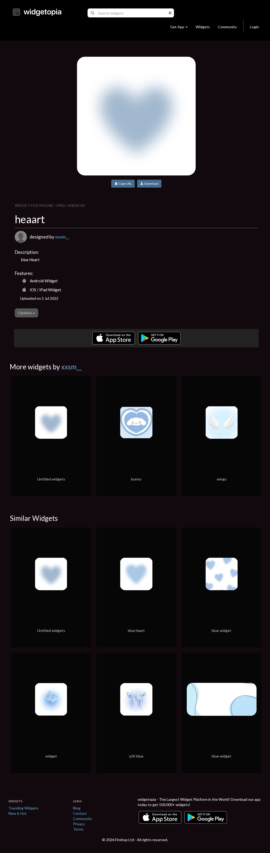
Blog (76, 808)
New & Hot (17, 813)
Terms (78, 829)
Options (25, 313)
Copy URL (124, 183)
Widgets (203, 27)
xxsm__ (62, 237)
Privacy (79, 824)
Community (227, 27)
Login (254, 27)
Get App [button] (177, 27)
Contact (80, 813)
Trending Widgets (23, 808)
